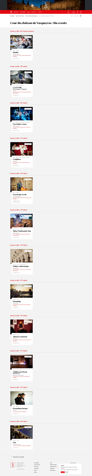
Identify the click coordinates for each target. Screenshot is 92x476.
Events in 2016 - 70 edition (18, 387)
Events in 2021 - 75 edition (18, 210)
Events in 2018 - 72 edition (18, 315)
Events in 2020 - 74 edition (18, 245)
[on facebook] (75, 16)
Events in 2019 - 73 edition (18, 280)
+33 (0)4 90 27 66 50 (20, 469)
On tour (35, 472)
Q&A (51, 462)
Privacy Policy (52, 470)
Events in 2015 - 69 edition (18, 421)
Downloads (52, 468)
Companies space (53, 466)
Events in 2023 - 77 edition (18, 138)
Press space (36, 466)
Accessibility (36, 462)
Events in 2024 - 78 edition (18, 103)
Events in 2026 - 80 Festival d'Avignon (22, 31)
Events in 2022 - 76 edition (18, 173)
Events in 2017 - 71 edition (18, 351)
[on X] (78, 16)
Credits (35, 470)
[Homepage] (11, 11)
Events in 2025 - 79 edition (18, 66)
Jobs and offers (37, 464)
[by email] (81, 16)
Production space (53, 464)
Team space (36, 468)
